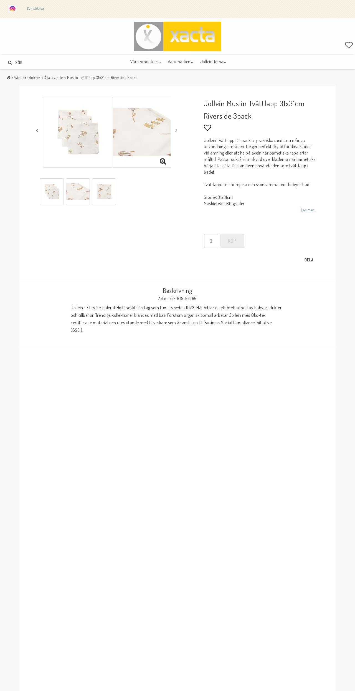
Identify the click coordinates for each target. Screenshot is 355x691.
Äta (47, 77)
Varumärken (179, 61)
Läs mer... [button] (308, 209)
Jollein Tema (212, 61)
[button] (349, 45)
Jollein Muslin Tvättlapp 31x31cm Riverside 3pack (96, 77)
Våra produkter (144, 61)
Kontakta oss (36, 8)
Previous (37, 130)
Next (176, 130)
